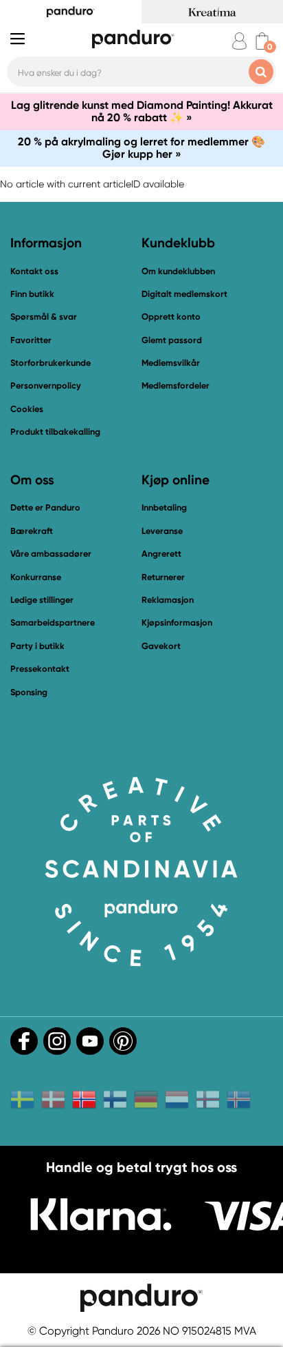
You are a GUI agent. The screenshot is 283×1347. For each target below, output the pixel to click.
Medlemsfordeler (176, 385)
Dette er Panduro (45, 507)
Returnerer (163, 577)
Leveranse (162, 531)
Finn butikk (32, 294)
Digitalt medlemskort (184, 294)
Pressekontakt (39, 669)
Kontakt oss (34, 271)
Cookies (26, 409)
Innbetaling (164, 507)
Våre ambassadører (50, 553)
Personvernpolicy (45, 385)
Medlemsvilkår (171, 363)
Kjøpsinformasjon (177, 622)
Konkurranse (35, 577)
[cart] (262, 41)
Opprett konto (171, 316)
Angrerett (161, 553)
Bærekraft (31, 531)
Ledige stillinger (41, 600)
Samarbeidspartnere (52, 622)
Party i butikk (37, 646)
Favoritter (31, 340)
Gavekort (161, 646)
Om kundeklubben (178, 271)
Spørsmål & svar (43, 316)
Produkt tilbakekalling (55, 431)
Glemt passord (172, 340)
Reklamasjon (168, 600)
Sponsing (28, 692)
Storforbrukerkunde (50, 363)
